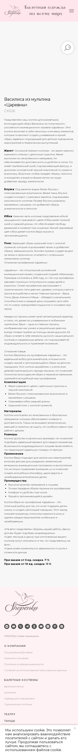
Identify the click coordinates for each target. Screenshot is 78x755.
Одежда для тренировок (19, 698)
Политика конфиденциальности (24, 664)
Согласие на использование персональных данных (35, 670)
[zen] (61, 626)
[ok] (34, 626)
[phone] (20, 626)
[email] (13, 626)
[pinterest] (54, 626)
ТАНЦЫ (9, 720)
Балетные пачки (14, 686)
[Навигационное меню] (71, 10)
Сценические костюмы (18, 704)
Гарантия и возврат (16, 658)
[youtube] (41, 626)
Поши (7, 652)
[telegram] (27, 626)
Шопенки (10, 692)
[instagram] (48, 626)
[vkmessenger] (6, 626)
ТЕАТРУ (9, 714)
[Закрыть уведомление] (75, 728)
